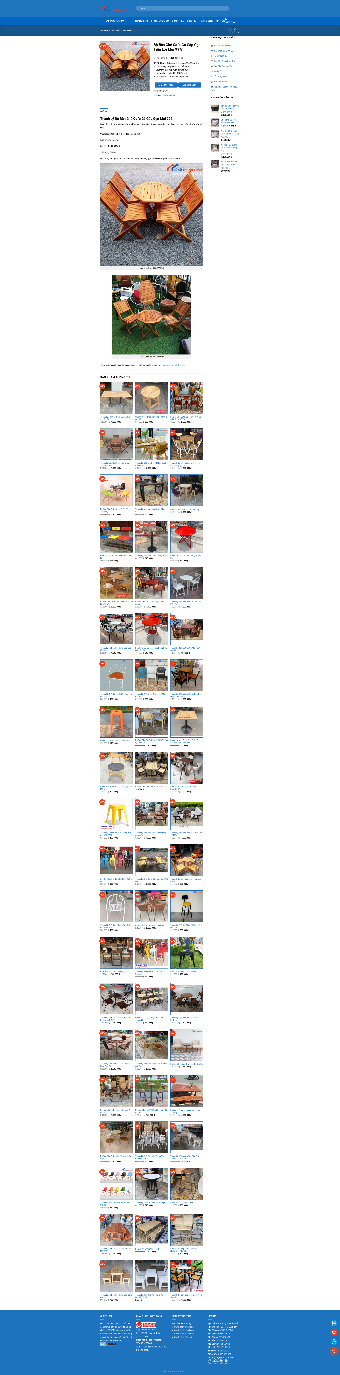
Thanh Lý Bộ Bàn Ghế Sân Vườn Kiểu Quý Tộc (151, 1065)
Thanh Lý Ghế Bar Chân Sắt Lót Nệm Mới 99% (186, 926)
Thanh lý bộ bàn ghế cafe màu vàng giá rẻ (185, 880)
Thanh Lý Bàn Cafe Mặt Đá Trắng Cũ (151, 1203)
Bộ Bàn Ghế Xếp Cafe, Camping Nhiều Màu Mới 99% (183, 1250)
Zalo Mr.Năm (189, 85)
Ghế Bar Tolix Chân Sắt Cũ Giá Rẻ (114, 740)
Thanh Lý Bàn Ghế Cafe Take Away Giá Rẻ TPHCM (150, 1296)
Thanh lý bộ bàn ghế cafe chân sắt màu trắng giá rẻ (185, 464)
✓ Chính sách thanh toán (183, 1333)
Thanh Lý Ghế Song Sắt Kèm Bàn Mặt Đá (151, 880)
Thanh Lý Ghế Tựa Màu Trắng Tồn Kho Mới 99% (150, 1157)
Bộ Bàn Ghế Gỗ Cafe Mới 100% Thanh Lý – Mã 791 (151, 741)
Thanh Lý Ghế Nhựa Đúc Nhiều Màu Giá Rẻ (150, 695)
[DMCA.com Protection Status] (108, 1344)
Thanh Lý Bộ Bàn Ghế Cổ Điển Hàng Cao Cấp (150, 834)
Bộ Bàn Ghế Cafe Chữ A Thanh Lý (184, 509)
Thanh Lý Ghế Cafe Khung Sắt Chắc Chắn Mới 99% (115, 926)
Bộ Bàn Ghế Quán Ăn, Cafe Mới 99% (150, 787)
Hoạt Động (206, 21)
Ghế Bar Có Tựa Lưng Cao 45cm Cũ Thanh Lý (150, 1019)
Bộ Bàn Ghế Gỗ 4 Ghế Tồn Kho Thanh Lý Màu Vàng (116, 603)
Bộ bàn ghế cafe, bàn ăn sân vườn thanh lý (185, 1111)
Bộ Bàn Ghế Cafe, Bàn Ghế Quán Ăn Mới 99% (115, 1111)
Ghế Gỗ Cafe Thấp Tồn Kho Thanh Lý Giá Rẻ (151, 418)
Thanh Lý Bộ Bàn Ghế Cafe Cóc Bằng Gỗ (116, 1296)
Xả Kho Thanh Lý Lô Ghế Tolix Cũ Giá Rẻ (116, 880)
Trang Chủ (141, 21)
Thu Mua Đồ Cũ (160, 21)
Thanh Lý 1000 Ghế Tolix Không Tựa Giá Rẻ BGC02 (115, 834)
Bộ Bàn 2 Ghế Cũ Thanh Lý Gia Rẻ (114, 971)
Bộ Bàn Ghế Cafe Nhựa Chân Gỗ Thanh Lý (114, 510)
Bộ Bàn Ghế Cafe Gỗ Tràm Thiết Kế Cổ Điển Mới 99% (185, 418)
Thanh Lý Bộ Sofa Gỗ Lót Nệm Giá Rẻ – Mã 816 (151, 464)
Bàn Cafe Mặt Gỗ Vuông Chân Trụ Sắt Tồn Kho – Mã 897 (184, 741)
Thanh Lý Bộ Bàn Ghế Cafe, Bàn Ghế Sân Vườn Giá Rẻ (115, 1019)
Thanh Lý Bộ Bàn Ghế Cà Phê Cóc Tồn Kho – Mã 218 (184, 1157)
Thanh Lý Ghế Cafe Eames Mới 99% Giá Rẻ (115, 1203)
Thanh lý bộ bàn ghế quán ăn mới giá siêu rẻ (186, 1296)
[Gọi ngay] (334, 1351)
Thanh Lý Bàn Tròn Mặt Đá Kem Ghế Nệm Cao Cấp (116, 1065)
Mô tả (104, 111)
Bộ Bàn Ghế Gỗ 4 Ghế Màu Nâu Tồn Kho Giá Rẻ (185, 787)
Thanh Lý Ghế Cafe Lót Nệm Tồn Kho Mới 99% (116, 695)
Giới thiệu (178, 21)
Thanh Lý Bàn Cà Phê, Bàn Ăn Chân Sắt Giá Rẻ (115, 418)
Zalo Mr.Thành (166, 85)
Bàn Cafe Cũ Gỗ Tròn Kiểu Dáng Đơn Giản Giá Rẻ (151, 649)
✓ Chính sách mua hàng (183, 1327)
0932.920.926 (223, 1347)
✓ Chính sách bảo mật (182, 1337)
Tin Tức (220, 21)
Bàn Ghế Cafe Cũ (130, 31)
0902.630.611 (223, 1333)
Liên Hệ (191, 21)
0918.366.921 (225, 1337)
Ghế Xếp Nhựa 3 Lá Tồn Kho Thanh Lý (115, 556)
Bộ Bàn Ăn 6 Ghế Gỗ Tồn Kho (148, 1249)
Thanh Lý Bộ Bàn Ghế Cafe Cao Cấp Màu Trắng (185, 603)
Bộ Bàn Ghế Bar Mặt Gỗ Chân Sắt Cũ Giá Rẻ (151, 1111)
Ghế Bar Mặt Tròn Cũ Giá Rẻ (182, 1203)
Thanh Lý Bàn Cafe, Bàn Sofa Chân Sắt (150, 510)
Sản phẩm (116, 31)
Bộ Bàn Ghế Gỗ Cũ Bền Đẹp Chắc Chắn (149, 603)
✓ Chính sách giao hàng (183, 1330)
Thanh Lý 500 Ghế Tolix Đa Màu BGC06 (148, 972)
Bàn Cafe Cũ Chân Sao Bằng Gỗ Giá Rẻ (185, 556)
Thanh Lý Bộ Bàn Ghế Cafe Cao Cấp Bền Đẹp (115, 649)
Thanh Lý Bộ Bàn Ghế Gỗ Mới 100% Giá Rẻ (185, 649)
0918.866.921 (223, 1344)
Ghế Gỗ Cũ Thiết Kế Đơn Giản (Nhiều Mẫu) (116, 787)
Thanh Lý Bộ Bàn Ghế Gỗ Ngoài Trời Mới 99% (115, 1250)
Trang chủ (105, 31)
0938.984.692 (222, 1340)
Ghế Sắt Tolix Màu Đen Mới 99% (184, 971)
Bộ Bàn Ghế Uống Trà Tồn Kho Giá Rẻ (186, 1064)
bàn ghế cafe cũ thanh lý (173, 365)
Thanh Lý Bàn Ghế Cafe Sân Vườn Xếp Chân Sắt (114, 464)
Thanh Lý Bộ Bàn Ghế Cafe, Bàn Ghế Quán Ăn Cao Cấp (186, 695)
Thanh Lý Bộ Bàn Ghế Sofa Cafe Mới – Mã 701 (186, 834)
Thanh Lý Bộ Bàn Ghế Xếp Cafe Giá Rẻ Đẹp (185, 1019)
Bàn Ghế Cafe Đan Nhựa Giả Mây (149, 925)
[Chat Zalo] (334, 1341)
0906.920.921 (224, 1350)
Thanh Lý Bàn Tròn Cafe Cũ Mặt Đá (150, 556)
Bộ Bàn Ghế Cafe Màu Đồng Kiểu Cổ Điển (115, 1157)
